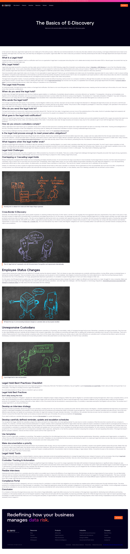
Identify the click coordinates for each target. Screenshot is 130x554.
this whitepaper (31, 97)
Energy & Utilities (84, 537)
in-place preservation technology (30, 139)
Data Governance (59, 537)
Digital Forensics (59, 535)
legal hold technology (55, 80)
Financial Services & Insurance (87, 533)
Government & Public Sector (87, 540)
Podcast (32, 535)
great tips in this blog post (61, 130)
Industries (83, 530)
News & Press (107, 533)
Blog (31, 533)
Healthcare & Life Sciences (86, 535)
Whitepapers (33, 540)
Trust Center (124, 2)
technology (78, 414)
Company (107, 530)
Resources (33, 530)
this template (42, 416)
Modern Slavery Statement (78, 544)
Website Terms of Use (97, 544)
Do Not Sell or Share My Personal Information (113, 544)
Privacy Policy (88, 544)
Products (58, 530)
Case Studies (33, 537)
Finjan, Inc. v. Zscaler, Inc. (30, 221)
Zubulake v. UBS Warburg (98, 67)
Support (110, 2)
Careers (106, 535)
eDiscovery (58, 533)
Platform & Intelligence (60, 540)
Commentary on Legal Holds (92, 386)
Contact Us (116, 2)
